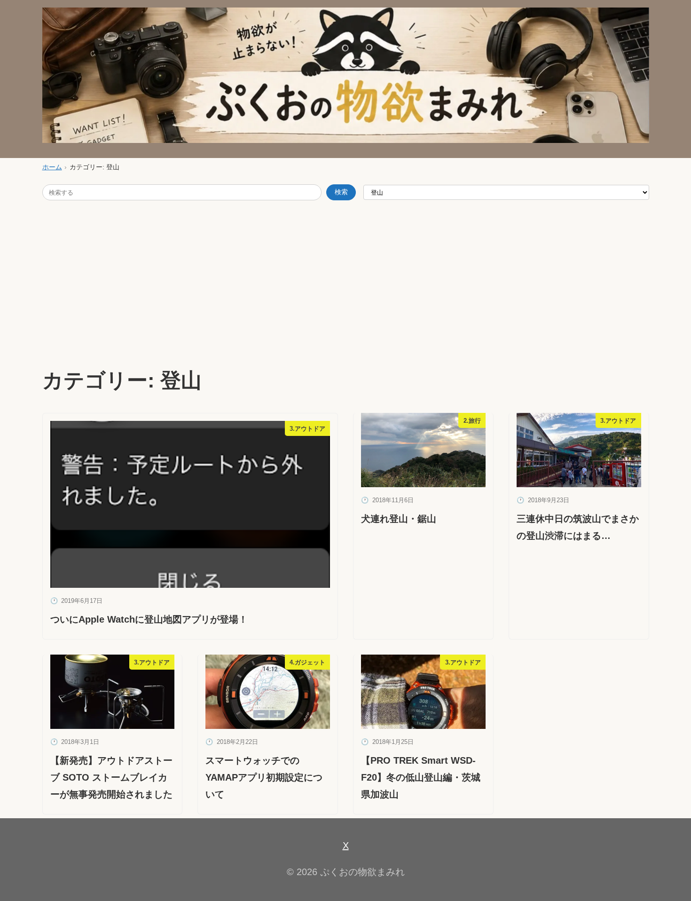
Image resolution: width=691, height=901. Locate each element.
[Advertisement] (345, 282)
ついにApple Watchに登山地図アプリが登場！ (149, 619)
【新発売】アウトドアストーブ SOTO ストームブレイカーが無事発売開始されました (111, 777)
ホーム (52, 167)
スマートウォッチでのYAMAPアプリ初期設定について (263, 777)
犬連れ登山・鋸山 (398, 519)
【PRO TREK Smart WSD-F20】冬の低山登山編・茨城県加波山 (420, 777)
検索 (341, 192)
